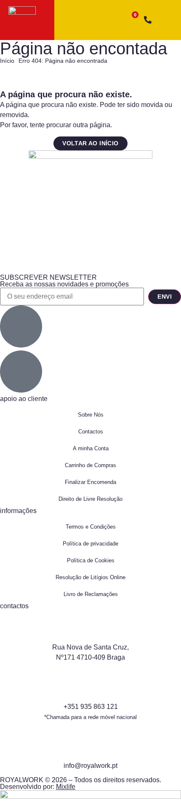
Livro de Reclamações (91, 594)
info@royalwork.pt (90, 765)
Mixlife (65, 786)
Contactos (90, 431)
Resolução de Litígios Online (90, 577)
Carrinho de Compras (90, 465)
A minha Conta (91, 448)
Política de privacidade (90, 543)
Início (7, 61)
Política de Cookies (90, 560)
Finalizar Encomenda (90, 482)
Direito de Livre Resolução (90, 499)
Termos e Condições (91, 527)
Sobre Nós (91, 415)
